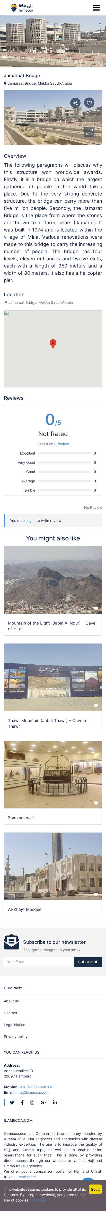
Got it (95, 1189)
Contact (10, 1013)
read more (27, 1176)
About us (11, 1001)
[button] (89, 132)
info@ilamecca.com (32, 1092)
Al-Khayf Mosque (24, 909)
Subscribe (88, 962)
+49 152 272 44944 (35, 1087)
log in (31, 520)
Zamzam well (21, 817)
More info (38, 1200)
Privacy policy (16, 1036)
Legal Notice (14, 1024)
